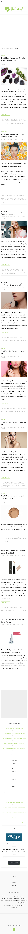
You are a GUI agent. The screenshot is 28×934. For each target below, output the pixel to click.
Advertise (14, 885)
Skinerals (17, 340)
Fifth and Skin (5, 410)
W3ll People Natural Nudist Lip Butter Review (12, 620)
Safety (14, 776)
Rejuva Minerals (14, 123)
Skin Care (4, 131)
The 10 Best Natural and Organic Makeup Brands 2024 (13, 59)
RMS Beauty (23, 123)
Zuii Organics (12, 273)
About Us (14, 880)
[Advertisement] (14, 29)
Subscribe (14, 863)
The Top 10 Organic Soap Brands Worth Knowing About (14, 743)
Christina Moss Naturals (8, 195)
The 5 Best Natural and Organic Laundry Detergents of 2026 (14, 733)
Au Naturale (22, 119)
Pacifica (13, 485)
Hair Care (14, 768)
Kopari (3, 340)
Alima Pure (15, 119)
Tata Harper (7, 201)
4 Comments (23, 555)
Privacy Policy (14, 888)
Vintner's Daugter (17, 201)
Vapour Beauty (11, 125)
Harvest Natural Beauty (18, 269)
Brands (14, 786)
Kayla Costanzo (5, 63)
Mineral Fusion (10, 198)
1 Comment (21, 139)
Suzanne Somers (20, 539)
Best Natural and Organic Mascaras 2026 (13, 423)
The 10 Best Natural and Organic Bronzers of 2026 (13, 497)
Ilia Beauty (23, 120)
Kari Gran (11, 196)
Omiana (3, 539)
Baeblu (10, 339)
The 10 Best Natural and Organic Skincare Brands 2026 (13, 135)
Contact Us (14, 882)
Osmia (6, 199)
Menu (4, 1)
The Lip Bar (24, 340)
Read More (5, 114)
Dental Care (14, 760)
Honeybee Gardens (14, 120)
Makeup (4, 55)
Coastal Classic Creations (19, 408)
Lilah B (7, 123)
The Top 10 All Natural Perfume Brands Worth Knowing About (14, 738)
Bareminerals (5, 609)
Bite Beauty (4, 120)
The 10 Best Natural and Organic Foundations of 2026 (13, 213)
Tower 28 (3, 125)
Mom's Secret (9, 340)
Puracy (11, 199)
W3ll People (20, 125)
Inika (18, 609)
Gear (14, 766)
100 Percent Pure (6, 119)
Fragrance (14, 763)
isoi (11, 410)
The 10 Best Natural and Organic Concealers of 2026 (13, 551)
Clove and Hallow (13, 538)
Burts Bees (19, 482)
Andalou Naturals (21, 194)
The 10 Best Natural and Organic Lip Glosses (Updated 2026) (13, 284)
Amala (13, 194)
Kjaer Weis (18, 196)
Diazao (3, 483)
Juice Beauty (4, 122)
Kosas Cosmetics (13, 122)
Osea (2, 199)
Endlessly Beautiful (11, 483)
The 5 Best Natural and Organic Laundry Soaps (14, 728)
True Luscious (19, 411)
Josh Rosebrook (20, 195)
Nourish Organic (19, 198)
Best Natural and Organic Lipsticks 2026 (13, 352)
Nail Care (14, 774)
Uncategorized (14, 782)
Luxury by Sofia (17, 410)
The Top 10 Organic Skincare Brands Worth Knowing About (14, 748)
